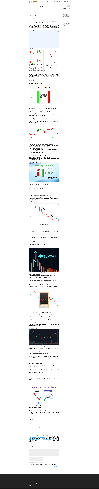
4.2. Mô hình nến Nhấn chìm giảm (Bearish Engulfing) (38, 38)
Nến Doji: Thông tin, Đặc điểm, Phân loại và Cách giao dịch (38, 429)
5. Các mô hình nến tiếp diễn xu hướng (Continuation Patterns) (39, 39)
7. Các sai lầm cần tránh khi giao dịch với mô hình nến (37, 43)
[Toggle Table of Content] (58, 31)
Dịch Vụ (51, 1)
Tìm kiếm (69, 6)
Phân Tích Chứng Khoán (57, 1)
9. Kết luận (31, 45)
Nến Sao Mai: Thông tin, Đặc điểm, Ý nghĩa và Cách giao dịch (38, 437)
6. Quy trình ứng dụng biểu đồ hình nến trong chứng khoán (38, 42)
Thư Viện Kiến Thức (61, 479)
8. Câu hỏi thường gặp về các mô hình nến (36, 44)
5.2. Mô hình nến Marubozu (34, 41)
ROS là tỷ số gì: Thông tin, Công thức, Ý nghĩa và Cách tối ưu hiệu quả (66, 24)
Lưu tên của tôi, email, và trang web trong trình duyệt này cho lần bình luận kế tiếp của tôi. (43, 464)
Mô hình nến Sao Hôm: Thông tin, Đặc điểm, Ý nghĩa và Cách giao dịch (39, 435)
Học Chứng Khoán (65, 1)
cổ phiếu (38, 201)
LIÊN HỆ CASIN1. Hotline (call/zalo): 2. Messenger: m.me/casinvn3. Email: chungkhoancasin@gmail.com (48, 479)
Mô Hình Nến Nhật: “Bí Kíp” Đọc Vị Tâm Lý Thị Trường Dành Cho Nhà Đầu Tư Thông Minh (42, 439)
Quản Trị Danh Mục (60, 482)
